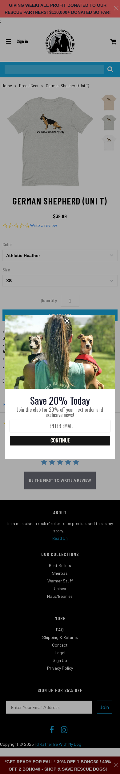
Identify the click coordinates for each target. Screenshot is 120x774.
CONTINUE (60, 440)
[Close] (88, 321)
